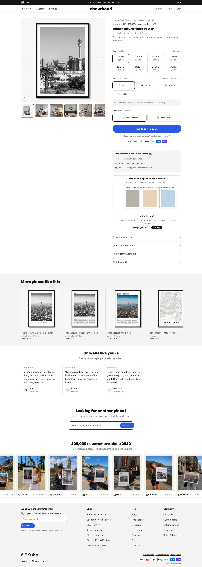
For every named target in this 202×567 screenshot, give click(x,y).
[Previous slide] (25, 60)
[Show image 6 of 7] (100, 110)
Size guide (177, 51)
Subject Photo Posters (98, 540)
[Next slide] (100, 60)
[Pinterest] (33, 554)
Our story (168, 514)
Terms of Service (162, 555)
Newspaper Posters (97, 514)
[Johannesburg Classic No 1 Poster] (41, 309)
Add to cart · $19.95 (147, 128)
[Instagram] (25, 554)
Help (169, 8)
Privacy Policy (175, 555)
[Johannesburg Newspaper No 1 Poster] (85, 309)
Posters (25, 8)
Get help (157, 227)
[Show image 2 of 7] (41, 110)
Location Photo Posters (122, 20)
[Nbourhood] (101, 8)
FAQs (134, 514)
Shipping (136, 524)
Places (135, 540)
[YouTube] (37, 554)
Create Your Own (96, 545)
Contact (136, 545)
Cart (179, 8)
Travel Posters (94, 529)
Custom (40, 8)
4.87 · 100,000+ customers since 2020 (134, 24)
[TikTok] (22, 554)
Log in (178, 2)
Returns (136, 535)
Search (158, 8)
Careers (167, 529)
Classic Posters (95, 535)
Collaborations (171, 524)
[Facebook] (29, 554)
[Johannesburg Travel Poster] (128, 309)
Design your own (141, 227)
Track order (137, 519)
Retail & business (172, 535)
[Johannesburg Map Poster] (171, 309)
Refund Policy (148, 555)
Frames (53, 8)
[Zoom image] (24, 98)
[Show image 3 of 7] (56, 110)
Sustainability (170, 519)
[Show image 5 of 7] (85, 110)
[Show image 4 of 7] (71, 110)
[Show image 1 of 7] (27, 110)
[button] (63, 60)
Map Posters (93, 524)
